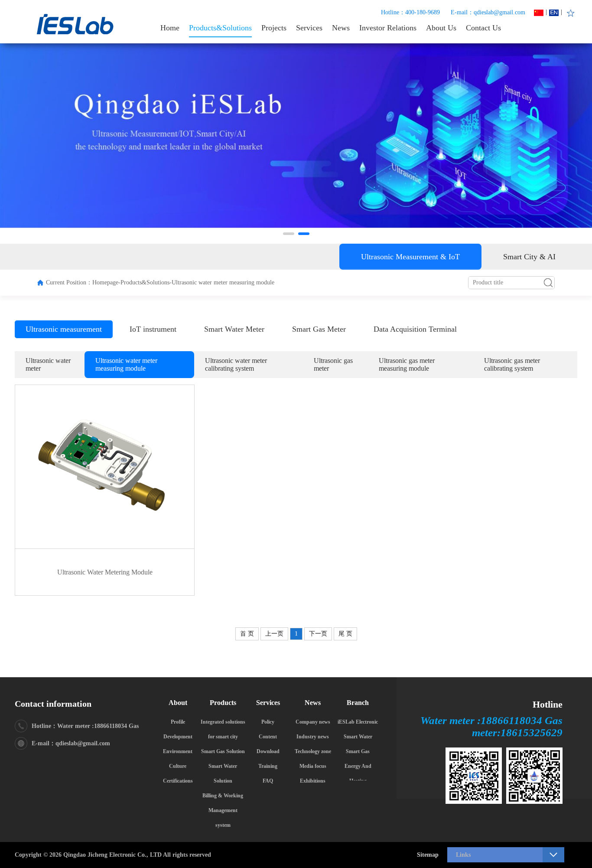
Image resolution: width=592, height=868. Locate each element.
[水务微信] (534, 775)
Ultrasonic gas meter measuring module (407, 364)
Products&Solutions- (146, 282)
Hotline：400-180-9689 (410, 12)
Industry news (312, 737)
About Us (441, 27)
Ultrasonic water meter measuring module (126, 364)
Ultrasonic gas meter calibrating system (512, 364)
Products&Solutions (220, 27)
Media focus (312, 766)
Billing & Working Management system (222, 810)
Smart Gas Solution (223, 751)
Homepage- (106, 282)
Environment (177, 751)
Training (267, 766)
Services (309, 27)
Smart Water (358, 737)
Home (169, 27)
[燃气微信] (474, 775)
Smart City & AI (529, 256)
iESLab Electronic (358, 722)
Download (268, 751)
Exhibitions (312, 781)
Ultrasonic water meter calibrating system (236, 364)
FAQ (268, 781)
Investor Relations (387, 27)
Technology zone (313, 751)
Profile (178, 722)
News (341, 27)
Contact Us (483, 27)
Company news (313, 722)
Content (268, 737)
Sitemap (428, 855)
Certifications (178, 781)
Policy (267, 722)
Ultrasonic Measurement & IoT (410, 256)
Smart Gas (358, 751)
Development (177, 737)
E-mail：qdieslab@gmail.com (488, 12)
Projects (273, 27)
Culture (177, 766)
